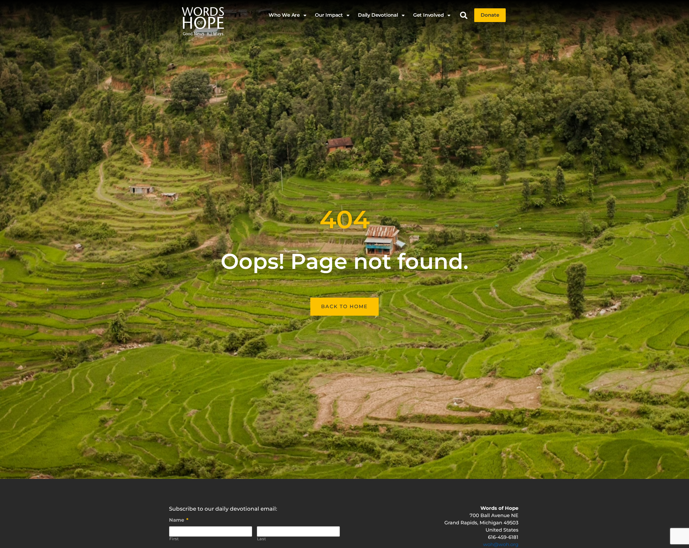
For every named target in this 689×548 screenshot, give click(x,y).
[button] (464, 15)
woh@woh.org (500, 544)
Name (178, 520)
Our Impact (329, 15)
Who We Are (284, 15)
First (174, 539)
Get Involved (428, 15)
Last (261, 539)
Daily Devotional (378, 15)
